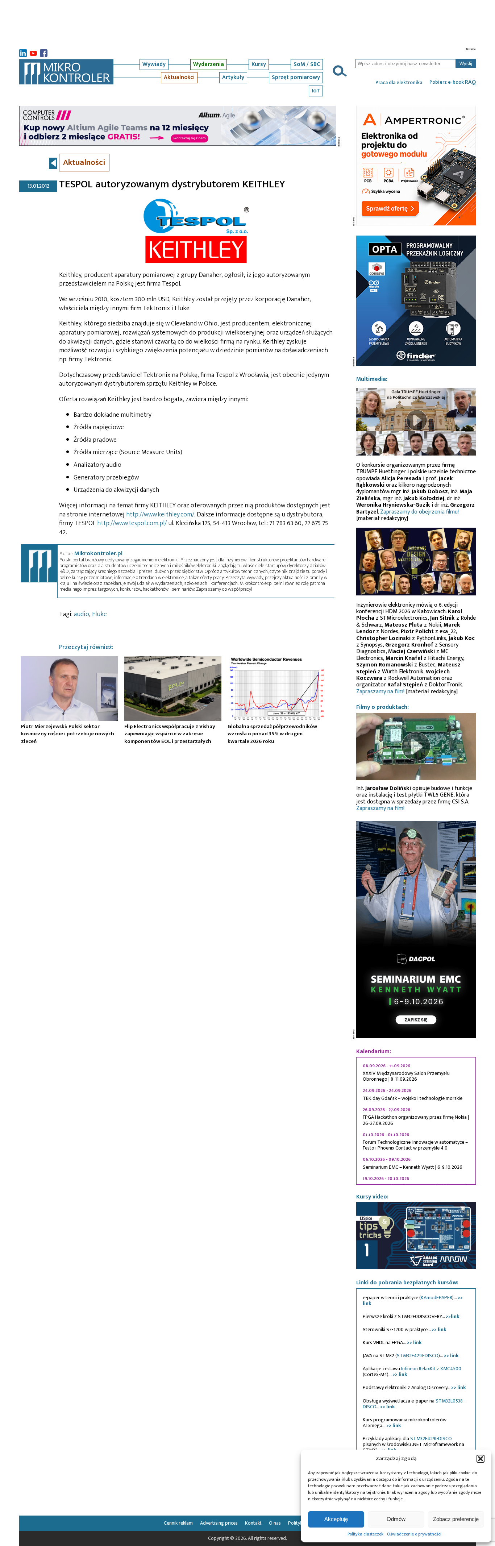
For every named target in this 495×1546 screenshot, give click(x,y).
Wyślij (465, 63)
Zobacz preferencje (456, 1519)
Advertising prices (219, 1523)
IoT (316, 91)
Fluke (99, 614)
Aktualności (179, 77)
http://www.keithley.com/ (160, 514)
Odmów (396, 1519)
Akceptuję (336, 1519)
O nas (275, 1523)
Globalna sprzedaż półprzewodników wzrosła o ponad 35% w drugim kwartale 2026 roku (272, 734)
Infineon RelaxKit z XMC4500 (431, 1368)
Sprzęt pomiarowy (296, 77)
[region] (416, 1120)
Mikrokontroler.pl (98, 553)
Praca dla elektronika (398, 83)
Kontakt (253, 1523)
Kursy (258, 64)
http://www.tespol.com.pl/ (132, 523)
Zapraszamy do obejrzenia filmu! (419, 512)
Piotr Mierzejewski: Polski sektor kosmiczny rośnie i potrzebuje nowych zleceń (67, 734)
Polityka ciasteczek (365, 1534)
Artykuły (233, 77)
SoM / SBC (307, 64)
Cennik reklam (178, 1523)
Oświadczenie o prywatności (414, 1534)
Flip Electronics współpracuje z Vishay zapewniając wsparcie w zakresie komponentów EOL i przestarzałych (169, 734)
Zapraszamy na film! (380, 692)
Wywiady (154, 64)
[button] (480, 1458)
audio (81, 614)
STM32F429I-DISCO (417, 1355)
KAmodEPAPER (436, 1297)
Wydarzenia (208, 64)
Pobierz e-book (452, 82)
